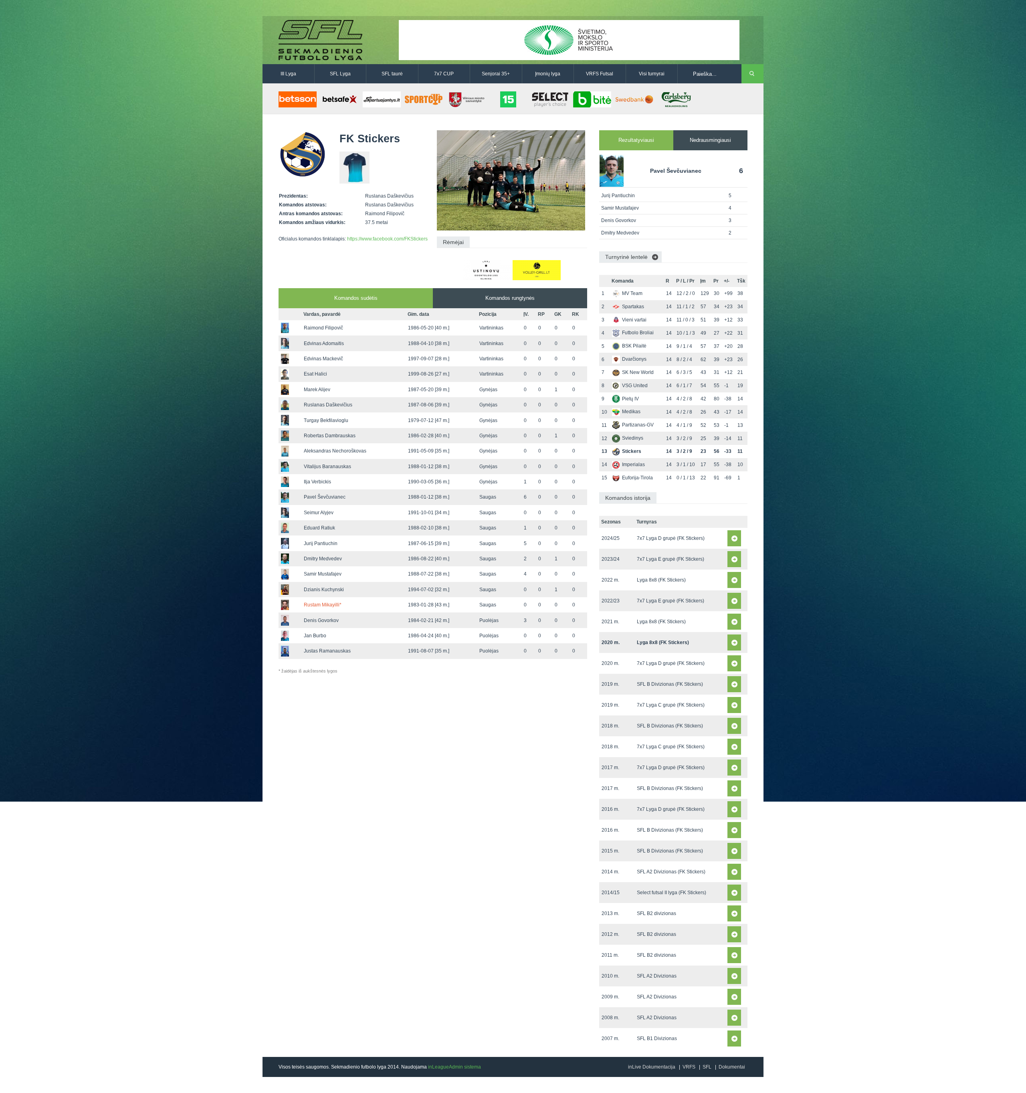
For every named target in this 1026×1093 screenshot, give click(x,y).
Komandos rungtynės (510, 298)
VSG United (635, 385)
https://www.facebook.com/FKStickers (387, 239)
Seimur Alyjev (318, 512)
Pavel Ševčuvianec (324, 497)
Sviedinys (632, 438)
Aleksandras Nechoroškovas (335, 451)
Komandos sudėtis (356, 298)
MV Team (632, 293)
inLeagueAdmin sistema (454, 1067)
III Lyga (288, 74)
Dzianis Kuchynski (324, 589)
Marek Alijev (317, 389)
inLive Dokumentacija (651, 1067)
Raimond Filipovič (323, 328)
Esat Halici (315, 374)
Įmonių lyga (547, 74)
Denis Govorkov (321, 620)
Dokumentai (732, 1067)
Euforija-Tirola (637, 478)
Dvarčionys (634, 359)
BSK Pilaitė (634, 346)
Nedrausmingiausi (710, 140)
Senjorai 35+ (496, 74)
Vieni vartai (634, 320)
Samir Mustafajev (322, 574)
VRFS (689, 1067)
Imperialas (633, 464)
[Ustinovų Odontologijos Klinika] (488, 270)
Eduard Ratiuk (319, 528)
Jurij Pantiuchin (320, 543)
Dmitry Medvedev (323, 559)
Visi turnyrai (651, 74)
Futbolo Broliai (638, 332)
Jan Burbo (315, 635)
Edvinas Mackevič (323, 359)
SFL (707, 1067)
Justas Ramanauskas (327, 651)
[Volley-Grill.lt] (537, 270)
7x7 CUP (444, 74)
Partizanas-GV (638, 425)
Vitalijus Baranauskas (327, 466)
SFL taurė (392, 74)
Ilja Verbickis (317, 482)
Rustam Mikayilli (322, 605)
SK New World (638, 372)
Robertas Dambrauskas (329, 435)
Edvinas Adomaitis (324, 343)
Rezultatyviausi (636, 140)
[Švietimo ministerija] (569, 39)
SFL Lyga (340, 74)
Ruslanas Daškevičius (328, 405)
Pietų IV (630, 399)
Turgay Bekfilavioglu (326, 420)
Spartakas (633, 306)
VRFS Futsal (599, 74)
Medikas (631, 411)
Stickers (631, 451)
